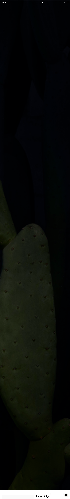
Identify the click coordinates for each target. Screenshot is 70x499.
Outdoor (25, 2)
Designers (42, 2)
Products (19, 2)
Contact (59, 2)
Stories (48, 2)
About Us (54, 2)
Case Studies (31, 2)
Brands (36, 2)
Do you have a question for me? (57, 493)
